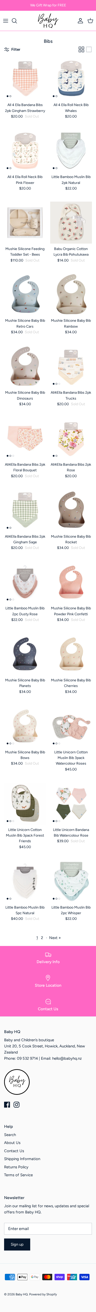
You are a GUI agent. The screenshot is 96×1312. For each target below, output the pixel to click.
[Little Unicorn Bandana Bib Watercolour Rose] (71, 804)
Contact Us (14, 1151)
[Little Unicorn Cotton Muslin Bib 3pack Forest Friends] (25, 804)
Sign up (17, 1244)
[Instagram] (16, 1105)
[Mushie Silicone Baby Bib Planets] (25, 654)
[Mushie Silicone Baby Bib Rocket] (71, 510)
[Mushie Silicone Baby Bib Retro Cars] (25, 295)
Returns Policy (16, 1167)
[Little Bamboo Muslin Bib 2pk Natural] (71, 151)
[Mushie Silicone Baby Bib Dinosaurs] (25, 367)
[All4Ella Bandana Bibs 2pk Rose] (71, 438)
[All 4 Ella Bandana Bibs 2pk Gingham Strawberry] (25, 79)
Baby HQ (22, 1294)
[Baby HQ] (48, 20)
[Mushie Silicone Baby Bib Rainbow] (71, 295)
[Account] (79, 20)
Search (10, 1134)
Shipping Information (22, 1159)
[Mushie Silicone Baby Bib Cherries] (71, 654)
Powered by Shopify (43, 1294)
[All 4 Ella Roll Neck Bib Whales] (71, 79)
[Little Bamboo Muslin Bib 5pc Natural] (25, 881)
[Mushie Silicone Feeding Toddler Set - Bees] (25, 223)
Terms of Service (18, 1175)
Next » (55, 937)
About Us (12, 1142)
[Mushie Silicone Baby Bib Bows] (25, 726)
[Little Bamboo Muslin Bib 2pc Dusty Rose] (25, 582)
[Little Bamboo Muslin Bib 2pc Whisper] (71, 881)
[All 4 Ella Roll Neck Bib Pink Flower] (25, 151)
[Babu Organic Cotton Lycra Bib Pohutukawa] (71, 223)
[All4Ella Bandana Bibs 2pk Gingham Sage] (25, 510)
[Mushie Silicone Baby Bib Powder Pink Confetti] (71, 582)
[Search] (17, 20)
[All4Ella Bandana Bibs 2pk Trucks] (71, 367)
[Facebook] (7, 1105)
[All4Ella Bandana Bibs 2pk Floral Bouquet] (25, 438)
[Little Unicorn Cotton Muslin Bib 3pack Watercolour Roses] (71, 726)
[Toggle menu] (5, 20)
